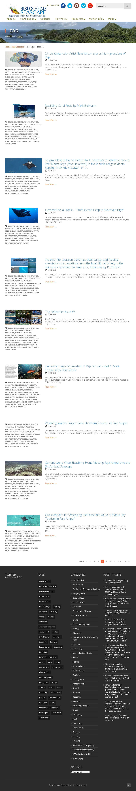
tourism (9, 87)
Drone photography (81, 624)
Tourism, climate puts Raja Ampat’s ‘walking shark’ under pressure (117, 612)
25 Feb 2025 (52, 108)
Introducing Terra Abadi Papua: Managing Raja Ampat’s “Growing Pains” (115, 621)
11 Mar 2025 (52, 60)
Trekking (76, 741)
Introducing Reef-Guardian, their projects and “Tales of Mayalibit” (117, 717)
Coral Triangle (11, 72)
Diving (75, 620)
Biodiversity (78, 584)
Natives (76, 662)
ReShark (76, 701)
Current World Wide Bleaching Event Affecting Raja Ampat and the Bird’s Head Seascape (87, 464)
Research (77, 697)
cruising (57, 606)
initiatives (31, 129)
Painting (76, 675)
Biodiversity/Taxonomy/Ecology (86, 589)
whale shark (21, 295)
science (54, 682)
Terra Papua (78, 727)
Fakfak (20, 181)
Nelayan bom (78, 666)
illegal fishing (44, 637)
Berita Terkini (14, 531)
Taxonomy (77, 723)
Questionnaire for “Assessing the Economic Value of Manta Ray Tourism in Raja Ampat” (85, 517)
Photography (78, 679)
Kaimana (30, 283)
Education (77, 633)
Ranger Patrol (78, 683)
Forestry (76, 644)
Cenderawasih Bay (46, 591)
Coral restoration (80, 615)
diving (30, 72)
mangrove (58, 647)
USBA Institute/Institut (82, 754)
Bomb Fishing (78, 602)
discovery (23, 385)
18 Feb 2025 (52, 213)
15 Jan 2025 (52, 270)
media (75, 657)
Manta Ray (33, 392)
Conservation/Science (82, 611)
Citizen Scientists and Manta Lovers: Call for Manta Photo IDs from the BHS (117, 678)
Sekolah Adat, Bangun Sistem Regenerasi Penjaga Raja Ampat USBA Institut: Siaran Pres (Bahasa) (118, 602)
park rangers (29, 286)
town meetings (54, 697)
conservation (44, 596)
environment (28, 75)
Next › (120, 561)
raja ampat (16, 136)
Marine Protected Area (28, 132)
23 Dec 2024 (52, 469)
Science (25, 136)
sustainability (22, 139)
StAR (75, 719)
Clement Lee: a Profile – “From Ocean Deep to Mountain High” (84, 210)
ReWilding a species (81, 705)
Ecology (76, 628)
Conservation (32, 70)
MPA (28, 79)
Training (76, 736)
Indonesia (9, 77)
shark (20, 84)
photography (11, 82)
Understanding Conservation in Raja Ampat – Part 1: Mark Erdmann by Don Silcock (82, 368)
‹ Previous (83, 561)
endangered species (13, 75)
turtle (53, 703)
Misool (22, 79)
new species (43, 667)
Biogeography (79, 593)
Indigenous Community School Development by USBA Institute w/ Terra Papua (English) (115, 591)
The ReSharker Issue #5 (60, 312)
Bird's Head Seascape (15, 47)
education (9, 127)
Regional (76, 692)
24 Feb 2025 (52, 171)
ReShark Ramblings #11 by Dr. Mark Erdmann (116, 581)
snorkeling (28, 84)
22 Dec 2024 (52, 522)
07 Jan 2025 (52, 373)
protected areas (25, 82)
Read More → (51, 74)
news (58, 662)
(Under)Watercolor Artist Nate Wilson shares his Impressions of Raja (85, 55)
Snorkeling (77, 714)
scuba (14, 84)
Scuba (75, 710)
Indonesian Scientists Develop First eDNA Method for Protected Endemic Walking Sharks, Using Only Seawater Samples (117, 706)
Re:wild (76, 688)
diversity (23, 72)
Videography (78, 758)
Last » (127, 561)
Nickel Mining (78, 670)
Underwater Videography (83, 749)
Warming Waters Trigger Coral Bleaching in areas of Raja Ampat (86, 423)
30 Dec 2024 (52, 426)
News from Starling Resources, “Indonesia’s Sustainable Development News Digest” (116, 668)
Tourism (76, 732)
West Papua (10, 89)
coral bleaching (12, 427)
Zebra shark (21, 89)
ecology (37, 72)
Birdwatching (78, 598)
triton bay (10, 293)
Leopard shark (21, 77)
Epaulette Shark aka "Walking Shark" (85, 638)
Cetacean (77, 606)
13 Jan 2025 (52, 315)
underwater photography (25, 87)
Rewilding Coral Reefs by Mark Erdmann (70, 105)
